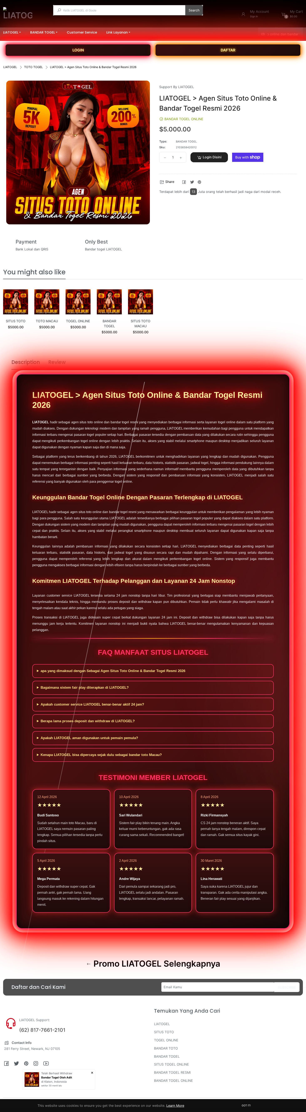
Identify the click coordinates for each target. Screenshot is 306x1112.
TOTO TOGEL (33, 67)
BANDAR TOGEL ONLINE (173, 1080)
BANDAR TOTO (166, 1048)
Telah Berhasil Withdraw (56, 1073)
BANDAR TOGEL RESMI (172, 1072)
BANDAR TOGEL (167, 1056)
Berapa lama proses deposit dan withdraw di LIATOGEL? (88, 721)
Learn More (175, 1105)
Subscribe (287, 987)
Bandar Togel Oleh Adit (56, 1077)
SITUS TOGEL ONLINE (171, 1064)
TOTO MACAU (47, 321)
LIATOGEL (10, 67)
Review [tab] (57, 362)
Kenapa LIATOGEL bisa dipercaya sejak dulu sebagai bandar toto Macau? (101, 755)
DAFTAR (228, 50)
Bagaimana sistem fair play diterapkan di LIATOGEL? (85, 688)
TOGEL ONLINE (78, 321)
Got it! (246, 1105)
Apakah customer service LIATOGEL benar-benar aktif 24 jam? (92, 704)
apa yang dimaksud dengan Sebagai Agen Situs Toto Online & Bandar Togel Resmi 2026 (113, 671)
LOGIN (78, 50)
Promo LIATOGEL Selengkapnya (155, 964)
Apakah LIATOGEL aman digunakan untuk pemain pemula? (89, 738)
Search (194, 10)
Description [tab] (25, 362)
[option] (15, 314)
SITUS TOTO (15, 321)
